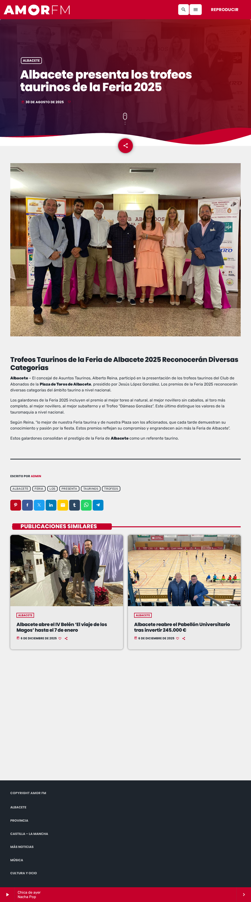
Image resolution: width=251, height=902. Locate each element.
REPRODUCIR (224, 10)
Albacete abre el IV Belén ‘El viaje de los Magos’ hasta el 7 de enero (61, 627)
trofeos (111, 488)
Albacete (31, 60)
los (52, 488)
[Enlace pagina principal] (37, 9)
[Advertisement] (77, 721)
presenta (69, 488)
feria (39, 488)
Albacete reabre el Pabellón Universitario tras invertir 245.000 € (182, 627)
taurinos (90, 488)
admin (36, 476)
